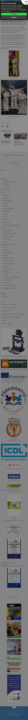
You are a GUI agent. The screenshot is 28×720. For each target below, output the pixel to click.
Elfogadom (14, 14)
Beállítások (14, 17)
